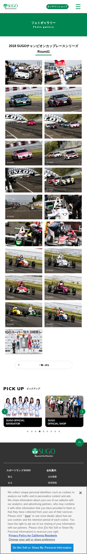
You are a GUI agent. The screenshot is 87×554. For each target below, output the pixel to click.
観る (10, 476)
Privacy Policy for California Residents (33, 535)
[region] (43, 520)
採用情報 (52, 482)
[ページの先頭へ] (79, 442)
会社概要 (52, 476)
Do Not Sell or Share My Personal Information (42, 547)
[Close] (80, 492)
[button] (28, 431)
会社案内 (51, 470)
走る (10, 482)
